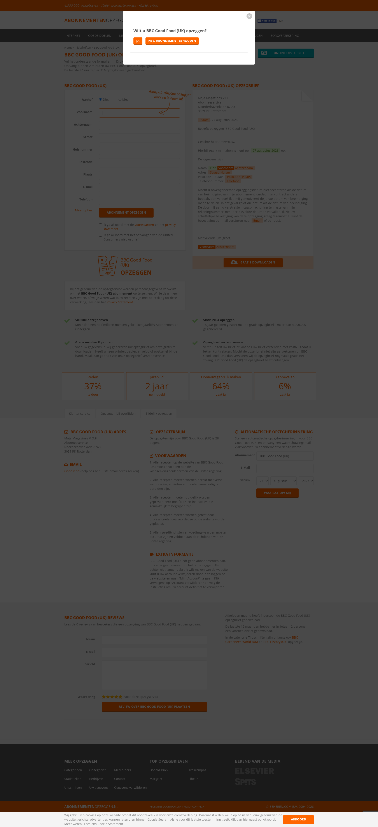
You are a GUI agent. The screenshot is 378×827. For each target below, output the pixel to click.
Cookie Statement (110, 824)
